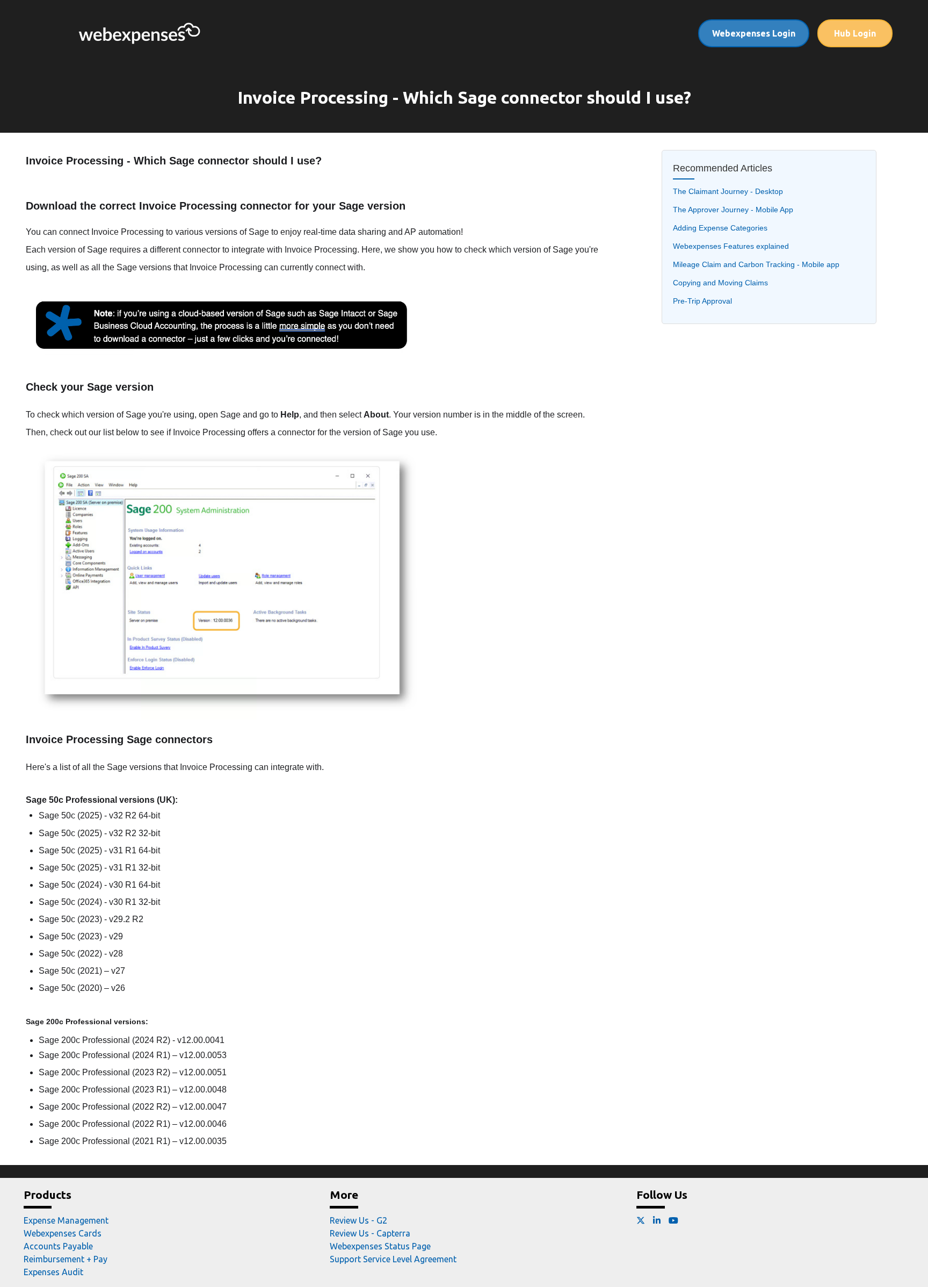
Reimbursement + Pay (65, 1259)
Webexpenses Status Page (380, 1246)
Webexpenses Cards (63, 1233)
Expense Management (66, 1220)
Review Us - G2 (358, 1220)
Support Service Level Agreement (393, 1259)
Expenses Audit (53, 1272)
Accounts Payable (58, 1246)
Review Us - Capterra (370, 1233)
